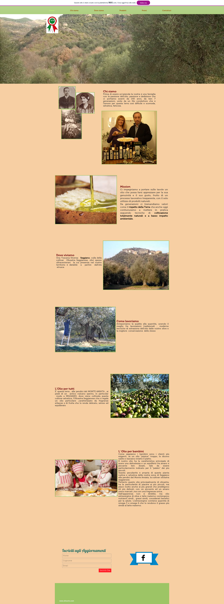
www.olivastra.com (66, 601)
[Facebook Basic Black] (143, 558)
